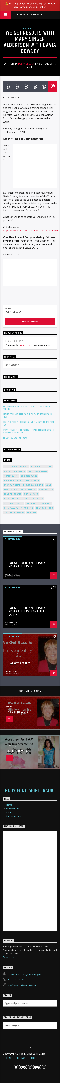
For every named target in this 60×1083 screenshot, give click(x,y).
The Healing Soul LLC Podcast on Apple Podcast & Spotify (26, 408)
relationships (12, 499)
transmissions (44, 508)
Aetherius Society (41, 467)
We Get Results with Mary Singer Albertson (26, 564)
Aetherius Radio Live (16, 467)
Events (9, 812)
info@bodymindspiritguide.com (22, 985)
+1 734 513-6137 (16, 979)
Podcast (21, 1058)
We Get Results (30, 28)
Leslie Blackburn (33, 485)
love (48, 485)
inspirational (12, 485)
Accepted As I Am (18, 751)
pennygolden (26, 64)
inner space (32, 480)
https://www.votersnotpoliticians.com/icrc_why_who (31, 230)
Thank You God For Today (15, 438)
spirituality (11, 508)
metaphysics (46, 489)
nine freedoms (12, 494)
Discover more (10, 957)
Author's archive (30, 321)
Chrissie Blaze (29, 476)
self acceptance (13, 503)
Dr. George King (13, 480)
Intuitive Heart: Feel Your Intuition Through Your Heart (27, 415)
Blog (33, 1058)
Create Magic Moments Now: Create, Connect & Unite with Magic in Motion (28, 431)
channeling (11, 476)
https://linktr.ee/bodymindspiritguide (25, 974)
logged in (25, 345)
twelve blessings (14, 512)
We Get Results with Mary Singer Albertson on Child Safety (26, 611)
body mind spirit (37, 471)
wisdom (31, 512)
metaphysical (28, 489)
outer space (31, 494)
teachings (27, 508)
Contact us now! (14, 816)
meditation (10, 489)
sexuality (45, 503)
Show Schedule (13, 808)
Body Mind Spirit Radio (30, 14)
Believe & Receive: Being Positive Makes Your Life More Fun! (28, 423)
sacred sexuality (33, 499)
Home (9, 804)
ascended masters (14, 471)
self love (31, 503)
